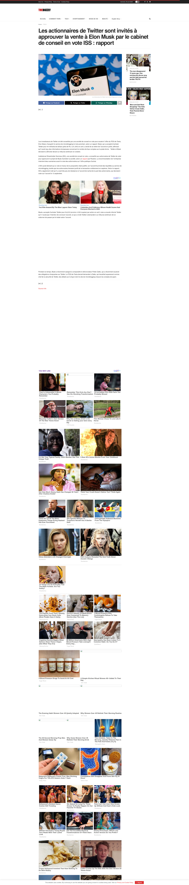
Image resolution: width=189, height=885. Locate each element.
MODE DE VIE (93, 19)
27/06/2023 (133, 115)
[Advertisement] (115, 9)
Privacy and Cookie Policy (125, 882)
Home (40, 24)
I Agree (139, 882)
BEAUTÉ (105, 19)
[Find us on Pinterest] (150, 2)
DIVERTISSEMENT (79, 19)
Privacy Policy (48, 2)
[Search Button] (150, 18)
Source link (42, 288)
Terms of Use (56, 2)
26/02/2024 (133, 82)
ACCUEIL (43, 19)
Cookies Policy (65, 2)
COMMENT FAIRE (55, 19)
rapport (84, 159)
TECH (67, 19)
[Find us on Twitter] (147, 2)
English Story (116, 19)
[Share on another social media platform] (120, 103)
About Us (40, 2)
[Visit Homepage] (44, 9)
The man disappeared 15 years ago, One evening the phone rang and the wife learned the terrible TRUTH (138, 75)
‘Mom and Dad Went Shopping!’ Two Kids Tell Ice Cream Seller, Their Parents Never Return (137, 108)
